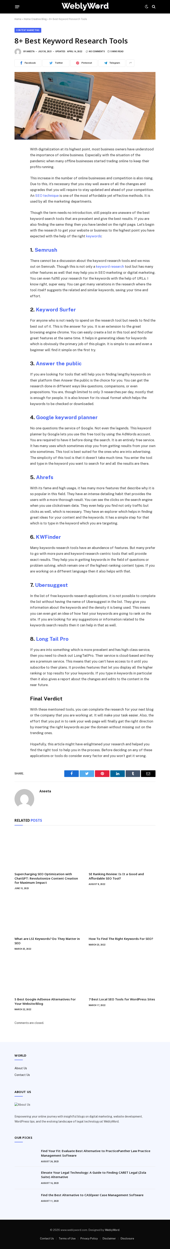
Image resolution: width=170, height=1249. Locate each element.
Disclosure (127, 1238)
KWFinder (48, 537)
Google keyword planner (67, 417)
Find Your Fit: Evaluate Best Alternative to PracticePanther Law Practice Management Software (95, 1153)
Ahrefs (44, 477)
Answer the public (59, 363)
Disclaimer (109, 1238)
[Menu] (17, 6)
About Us (21, 1068)
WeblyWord (112, 1230)
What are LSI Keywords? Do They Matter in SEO (47, 941)
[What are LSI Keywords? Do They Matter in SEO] (48, 914)
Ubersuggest (51, 585)
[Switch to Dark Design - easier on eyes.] (146, 7)
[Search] (153, 6)
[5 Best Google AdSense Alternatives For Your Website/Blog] (48, 975)
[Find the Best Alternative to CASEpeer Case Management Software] (26, 1200)
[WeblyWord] (85, 7)
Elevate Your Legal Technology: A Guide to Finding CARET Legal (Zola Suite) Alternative (93, 1174)
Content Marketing (28, 30)
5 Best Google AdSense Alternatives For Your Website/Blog (45, 1001)
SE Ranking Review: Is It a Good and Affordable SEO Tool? (116, 876)
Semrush (46, 250)
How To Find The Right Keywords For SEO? (121, 939)
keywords (93, 236)
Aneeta (31, 51)
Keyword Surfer (56, 309)
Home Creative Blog (35, 19)
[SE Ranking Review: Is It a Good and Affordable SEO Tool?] (122, 850)
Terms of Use (67, 1238)
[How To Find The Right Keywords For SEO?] (122, 914)
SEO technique (47, 195)
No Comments (97, 51)
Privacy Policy (89, 1238)
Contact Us (22, 1075)
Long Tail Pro (52, 639)
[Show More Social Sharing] (130, 63)
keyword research (110, 266)
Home (18, 19)
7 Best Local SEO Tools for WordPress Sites (122, 999)
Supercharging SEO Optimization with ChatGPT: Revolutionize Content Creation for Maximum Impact (46, 878)
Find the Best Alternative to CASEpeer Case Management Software (92, 1195)
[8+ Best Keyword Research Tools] (85, 106)
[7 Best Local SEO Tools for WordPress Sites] (122, 975)
